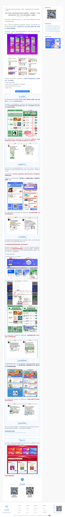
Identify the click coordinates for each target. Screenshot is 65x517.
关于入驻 (27, 510)
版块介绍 (27, 508)
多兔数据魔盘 (45, 512)
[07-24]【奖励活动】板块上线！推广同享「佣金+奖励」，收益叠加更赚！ (53, 25)
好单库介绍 (19, 510)
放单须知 (35, 510)
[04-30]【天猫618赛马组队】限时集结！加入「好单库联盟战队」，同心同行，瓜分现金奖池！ (53, 29)
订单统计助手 (45, 510)
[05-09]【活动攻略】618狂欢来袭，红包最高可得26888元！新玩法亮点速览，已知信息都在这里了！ (53, 28)
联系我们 (19, 512)
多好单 (44, 508)
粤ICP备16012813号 (33, 515)
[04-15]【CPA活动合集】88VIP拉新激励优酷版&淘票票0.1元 (53, 31)
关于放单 (27, 512)
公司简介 (19, 508)
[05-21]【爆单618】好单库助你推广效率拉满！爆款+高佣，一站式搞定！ (53, 27)
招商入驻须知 (36, 508)
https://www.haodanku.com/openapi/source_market (15, 432)
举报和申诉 (35, 512)
